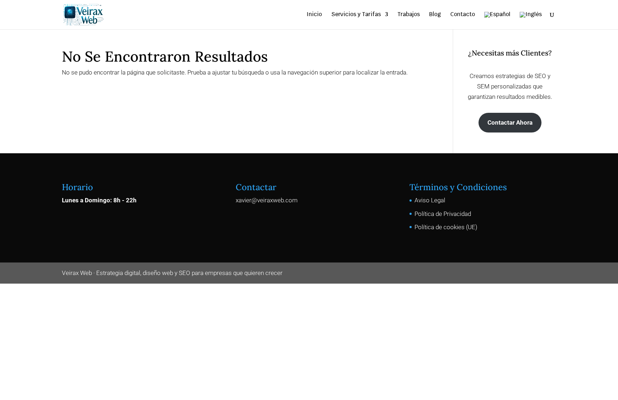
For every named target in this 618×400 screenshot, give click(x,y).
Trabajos (408, 15)
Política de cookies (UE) (446, 227)
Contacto (462, 15)
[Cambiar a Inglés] (531, 20)
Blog (435, 15)
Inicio (314, 15)
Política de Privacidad (443, 213)
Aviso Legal (430, 200)
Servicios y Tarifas (356, 15)
